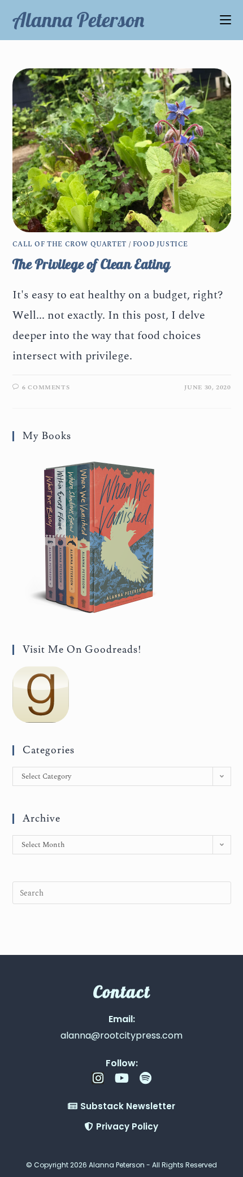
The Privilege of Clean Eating (91, 263)
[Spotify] (145, 1078)
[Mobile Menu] (225, 19)
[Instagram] (98, 1078)
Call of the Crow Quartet (69, 244)
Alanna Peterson (78, 19)
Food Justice (160, 244)
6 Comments (46, 387)
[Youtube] (121, 1078)
